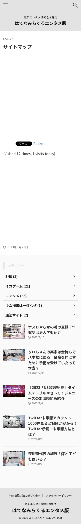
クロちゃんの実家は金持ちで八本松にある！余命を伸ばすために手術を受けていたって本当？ (52, 360)
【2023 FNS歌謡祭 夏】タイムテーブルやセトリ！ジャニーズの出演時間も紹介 (51, 393)
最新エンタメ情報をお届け (40, 504)
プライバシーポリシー (59, 495)
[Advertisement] (40, 95)
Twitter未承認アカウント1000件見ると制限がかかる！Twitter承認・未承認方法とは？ (52, 426)
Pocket (39, 143)
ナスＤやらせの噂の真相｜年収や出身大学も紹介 (52, 329)
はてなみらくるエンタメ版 (40, 23)
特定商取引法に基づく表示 (24, 495)
